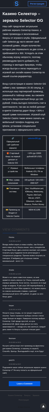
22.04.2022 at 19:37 (15, 364)
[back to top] (43, 406)
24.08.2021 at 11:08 (15, 274)
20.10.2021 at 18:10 (15, 342)
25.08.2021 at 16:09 (15, 309)
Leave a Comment (24, 384)
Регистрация (37, 4)
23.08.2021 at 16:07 (15, 241)
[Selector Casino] (16, 3)
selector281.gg (34, 138)
